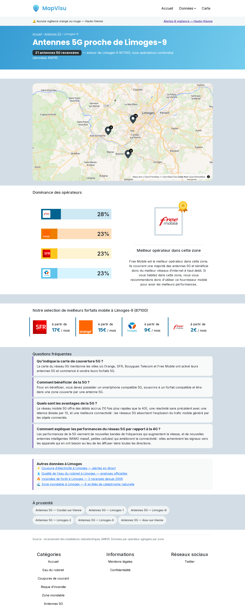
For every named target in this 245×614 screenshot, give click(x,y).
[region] (123, 132)
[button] (133, 119)
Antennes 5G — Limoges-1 (106, 510)
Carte (206, 8)
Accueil (167, 8)
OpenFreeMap (151, 176)
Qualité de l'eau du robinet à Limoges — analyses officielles (84, 473)
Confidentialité (120, 570)
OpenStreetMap (197, 176)
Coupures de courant (53, 578)
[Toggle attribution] (208, 176)
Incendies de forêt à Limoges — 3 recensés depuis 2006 (82, 479)
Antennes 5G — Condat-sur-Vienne (59, 510)
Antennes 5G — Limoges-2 (53, 520)
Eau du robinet (53, 570)
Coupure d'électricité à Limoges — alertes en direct (79, 468)
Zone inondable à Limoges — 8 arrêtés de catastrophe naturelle (88, 484)
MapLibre (138, 176)
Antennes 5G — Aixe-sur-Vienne (142, 520)
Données (187, 8)
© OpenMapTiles (169, 176)
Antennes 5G (52, 34)
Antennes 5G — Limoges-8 (149, 510)
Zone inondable (53, 595)
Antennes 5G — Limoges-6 (96, 520)
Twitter (190, 561)
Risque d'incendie (53, 587)
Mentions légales (120, 561)
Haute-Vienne (188, 21)
